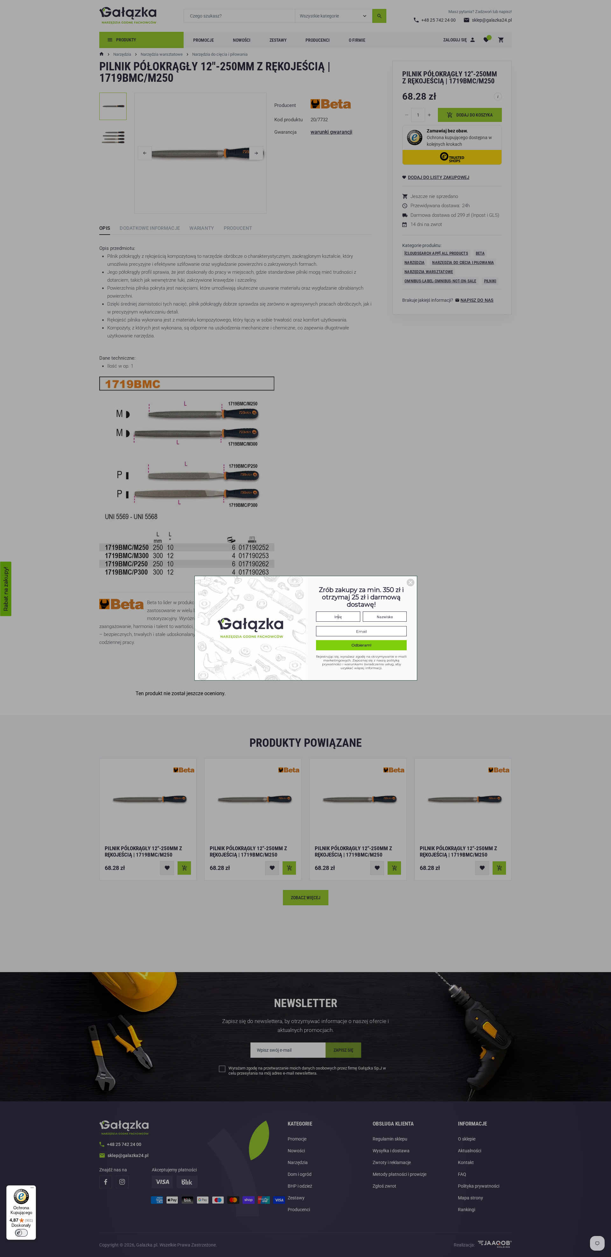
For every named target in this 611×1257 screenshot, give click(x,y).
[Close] (410, 582)
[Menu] (32, 1189)
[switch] (21, 1233)
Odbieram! (361, 645)
